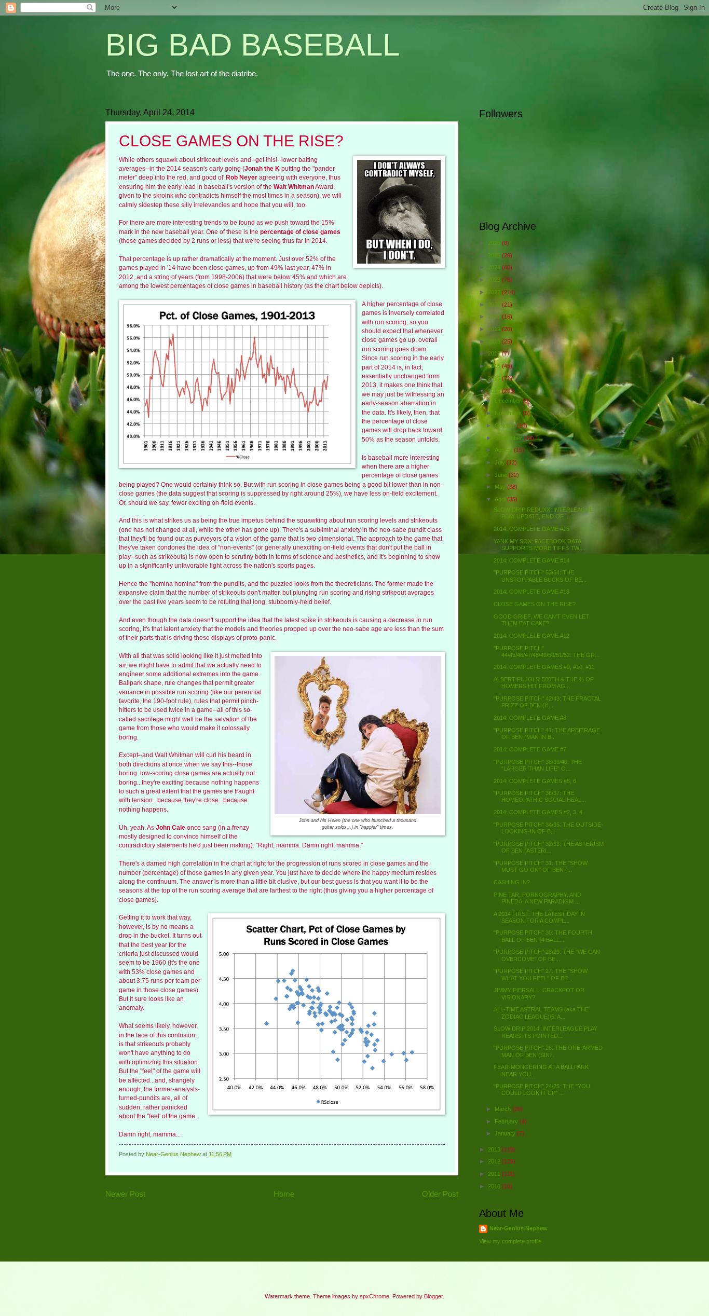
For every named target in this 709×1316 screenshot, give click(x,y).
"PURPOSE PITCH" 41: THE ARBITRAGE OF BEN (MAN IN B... (547, 733)
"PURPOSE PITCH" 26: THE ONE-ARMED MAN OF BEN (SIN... (548, 1051)
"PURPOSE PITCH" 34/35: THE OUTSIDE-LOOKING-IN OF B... (548, 827)
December (509, 400)
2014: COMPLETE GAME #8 (530, 718)
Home (284, 1193)
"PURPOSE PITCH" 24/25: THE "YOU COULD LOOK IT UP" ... (542, 1089)
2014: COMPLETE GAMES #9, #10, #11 (544, 667)
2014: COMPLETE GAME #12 (531, 636)
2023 (495, 280)
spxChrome (374, 1296)
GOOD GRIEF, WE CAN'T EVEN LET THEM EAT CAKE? (541, 619)
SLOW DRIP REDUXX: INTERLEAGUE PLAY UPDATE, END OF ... (543, 512)
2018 (495, 341)
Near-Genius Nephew (518, 1228)
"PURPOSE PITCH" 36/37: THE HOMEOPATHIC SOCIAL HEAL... (540, 796)
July (501, 462)
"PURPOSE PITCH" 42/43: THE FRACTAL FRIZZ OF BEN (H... (547, 701)
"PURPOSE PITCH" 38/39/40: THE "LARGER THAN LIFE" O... (538, 765)
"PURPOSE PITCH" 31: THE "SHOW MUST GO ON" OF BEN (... (541, 866)
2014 (495, 391)
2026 (495, 243)
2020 (495, 316)
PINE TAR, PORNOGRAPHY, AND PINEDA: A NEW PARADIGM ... (537, 898)
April (501, 499)
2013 (495, 1149)
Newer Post (125, 1193)
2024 (495, 267)
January (506, 1133)
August (504, 450)
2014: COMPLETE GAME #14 (531, 560)
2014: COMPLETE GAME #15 (531, 529)
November (509, 413)
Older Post (440, 1193)
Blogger (433, 1296)
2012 (495, 1161)
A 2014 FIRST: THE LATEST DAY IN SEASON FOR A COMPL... (539, 917)
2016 (495, 366)
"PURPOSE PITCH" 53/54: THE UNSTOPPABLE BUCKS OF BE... (540, 575)
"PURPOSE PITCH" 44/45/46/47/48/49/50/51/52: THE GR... (546, 651)
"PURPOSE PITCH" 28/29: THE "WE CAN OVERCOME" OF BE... (547, 955)
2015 (495, 378)
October (506, 425)
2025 (495, 255)
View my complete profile (510, 1241)
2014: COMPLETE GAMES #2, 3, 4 (538, 812)
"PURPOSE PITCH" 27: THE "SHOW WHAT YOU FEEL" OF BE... (541, 974)
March (503, 1109)
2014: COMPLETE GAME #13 (531, 591)
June (502, 475)
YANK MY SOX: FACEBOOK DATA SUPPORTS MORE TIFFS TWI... (539, 544)
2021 (495, 304)
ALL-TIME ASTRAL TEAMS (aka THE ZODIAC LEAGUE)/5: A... (541, 1012)
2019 (495, 329)
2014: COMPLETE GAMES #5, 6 (535, 781)
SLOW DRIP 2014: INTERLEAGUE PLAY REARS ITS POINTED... (545, 1031)
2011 (495, 1174)
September (509, 438)
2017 (495, 353)
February (507, 1121)
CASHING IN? (512, 882)
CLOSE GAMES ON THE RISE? (535, 604)
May (501, 487)
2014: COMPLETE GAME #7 (530, 749)
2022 (495, 292)
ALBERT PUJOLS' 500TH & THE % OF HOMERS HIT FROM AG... (544, 682)
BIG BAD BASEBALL (252, 45)
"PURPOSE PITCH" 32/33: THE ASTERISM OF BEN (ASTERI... (549, 847)
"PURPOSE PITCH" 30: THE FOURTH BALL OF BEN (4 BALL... (543, 935)
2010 (495, 1186)
